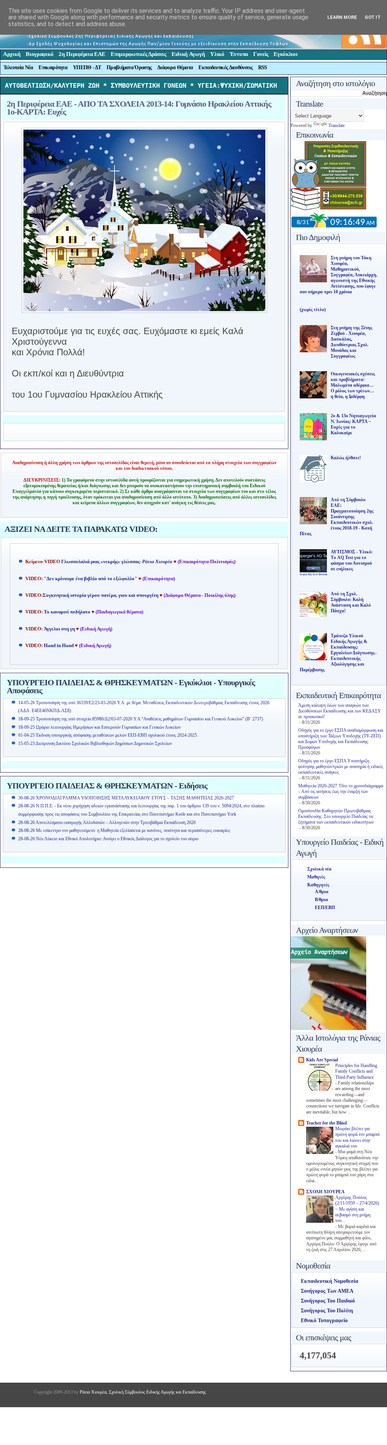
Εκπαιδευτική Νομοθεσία (329, 1281)
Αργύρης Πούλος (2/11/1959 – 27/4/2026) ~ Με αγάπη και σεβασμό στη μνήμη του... (357, 1209)
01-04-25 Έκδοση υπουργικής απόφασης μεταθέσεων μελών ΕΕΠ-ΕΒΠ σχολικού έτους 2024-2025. (108, 735)
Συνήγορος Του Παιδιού (328, 1301)
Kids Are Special (322, 1059)
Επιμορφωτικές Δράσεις (138, 54)
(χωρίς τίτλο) (313, 309)
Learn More (342, 17)
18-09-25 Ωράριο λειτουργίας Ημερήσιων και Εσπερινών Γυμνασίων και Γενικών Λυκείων (99, 727)
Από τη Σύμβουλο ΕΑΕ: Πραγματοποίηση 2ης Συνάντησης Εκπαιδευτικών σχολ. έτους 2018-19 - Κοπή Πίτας (336, 516)
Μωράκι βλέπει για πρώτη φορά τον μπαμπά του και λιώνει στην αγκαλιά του (357, 1137)
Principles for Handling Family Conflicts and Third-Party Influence (356, 1071)
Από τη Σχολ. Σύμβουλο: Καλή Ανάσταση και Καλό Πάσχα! (351, 602)
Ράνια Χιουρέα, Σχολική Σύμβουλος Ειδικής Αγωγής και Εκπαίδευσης (142, 1392)
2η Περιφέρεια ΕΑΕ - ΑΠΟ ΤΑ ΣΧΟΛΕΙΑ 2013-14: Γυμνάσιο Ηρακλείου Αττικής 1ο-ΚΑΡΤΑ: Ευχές (139, 107)
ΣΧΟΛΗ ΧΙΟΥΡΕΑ (325, 1191)
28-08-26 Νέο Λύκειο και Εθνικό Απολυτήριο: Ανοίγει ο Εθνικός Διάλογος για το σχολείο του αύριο (108, 838)
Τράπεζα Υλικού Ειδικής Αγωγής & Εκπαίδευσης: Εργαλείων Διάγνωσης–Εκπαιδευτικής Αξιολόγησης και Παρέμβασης (338, 652)
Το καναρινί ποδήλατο (67, 612)
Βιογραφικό (39, 54)
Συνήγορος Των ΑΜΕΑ (327, 1291)
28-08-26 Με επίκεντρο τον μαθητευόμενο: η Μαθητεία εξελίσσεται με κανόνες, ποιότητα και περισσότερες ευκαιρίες (124, 830)
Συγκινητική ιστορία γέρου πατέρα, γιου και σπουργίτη (101, 595)
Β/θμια (321, 899)
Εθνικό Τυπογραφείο (324, 1320)
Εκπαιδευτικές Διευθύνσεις (225, 67)
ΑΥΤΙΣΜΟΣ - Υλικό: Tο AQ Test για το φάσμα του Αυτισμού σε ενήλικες (352, 560)
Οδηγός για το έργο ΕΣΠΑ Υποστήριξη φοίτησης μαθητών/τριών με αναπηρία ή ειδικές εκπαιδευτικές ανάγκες (340, 766)
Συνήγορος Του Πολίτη (327, 1310)
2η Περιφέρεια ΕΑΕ (82, 54)
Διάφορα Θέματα (175, 67)
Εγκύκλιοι (285, 54)
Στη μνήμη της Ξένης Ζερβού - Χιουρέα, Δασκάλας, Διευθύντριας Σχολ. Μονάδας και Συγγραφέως (351, 342)
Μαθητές (316, 877)
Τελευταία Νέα (18, 67)
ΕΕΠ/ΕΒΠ (325, 907)
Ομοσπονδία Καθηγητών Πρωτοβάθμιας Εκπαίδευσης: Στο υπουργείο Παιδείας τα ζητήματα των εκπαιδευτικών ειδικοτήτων (336, 816)
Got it (373, 17)
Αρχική (11, 54)
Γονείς (260, 54)
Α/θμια (321, 891)
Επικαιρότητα (53, 67)
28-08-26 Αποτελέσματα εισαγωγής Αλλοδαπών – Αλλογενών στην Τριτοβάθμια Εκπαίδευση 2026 (107, 822)
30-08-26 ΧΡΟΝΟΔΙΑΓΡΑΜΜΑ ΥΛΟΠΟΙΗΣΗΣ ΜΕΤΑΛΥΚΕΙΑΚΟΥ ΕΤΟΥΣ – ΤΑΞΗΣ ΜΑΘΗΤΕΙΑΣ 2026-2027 (126, 798)
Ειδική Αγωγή (188, 54)
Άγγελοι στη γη (60, 629)
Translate (336, 125)
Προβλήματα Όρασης (129, 67)
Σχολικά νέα (319, 869)
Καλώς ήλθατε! (346, 457)
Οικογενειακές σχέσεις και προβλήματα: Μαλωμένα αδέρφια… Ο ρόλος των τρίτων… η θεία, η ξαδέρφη (353, 385)
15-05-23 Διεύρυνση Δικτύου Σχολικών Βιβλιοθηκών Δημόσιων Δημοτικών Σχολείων (95, 743)
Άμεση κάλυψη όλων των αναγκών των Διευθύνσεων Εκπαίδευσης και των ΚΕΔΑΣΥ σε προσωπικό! (339, 711)
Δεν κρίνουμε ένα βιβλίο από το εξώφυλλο (90, 578)
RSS (262, 67)
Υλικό (217, 54)
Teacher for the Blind (326, 1123)
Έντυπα (239, 54)
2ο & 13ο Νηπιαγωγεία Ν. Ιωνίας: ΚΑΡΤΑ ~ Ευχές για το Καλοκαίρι (353, 424)
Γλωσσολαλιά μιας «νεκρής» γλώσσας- (116, 561)
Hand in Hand (59, 645)
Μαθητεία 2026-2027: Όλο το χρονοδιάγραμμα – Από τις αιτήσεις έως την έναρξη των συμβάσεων (340, 791)
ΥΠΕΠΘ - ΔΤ (87, 67)
